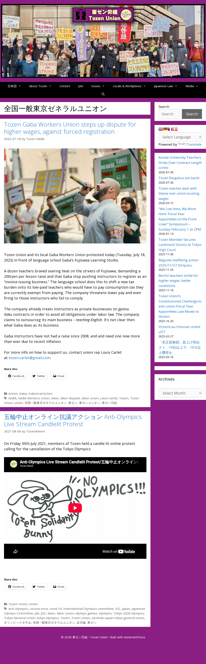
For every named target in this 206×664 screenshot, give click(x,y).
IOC (118, 609)
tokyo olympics (48, 618)
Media (189, 86)
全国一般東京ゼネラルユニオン (46, 403)
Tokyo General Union (19, 618)
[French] (170, 129)
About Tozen (38, 86)
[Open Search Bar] (103, 94)
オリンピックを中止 (17, 622)
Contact (65, 86)
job (37, 613)
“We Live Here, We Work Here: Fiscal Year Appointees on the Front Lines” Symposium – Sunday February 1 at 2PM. (180, 219)
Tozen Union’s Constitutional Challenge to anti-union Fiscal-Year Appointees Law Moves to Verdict (180, 306)
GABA (12, 398)
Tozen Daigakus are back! (179, 178)
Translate (193, 144)
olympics (105, 613)
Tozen (123, 398)
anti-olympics (18, 609)
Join (80, 86)
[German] (165, 129)
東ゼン (72, 403)
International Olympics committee (88, 609)
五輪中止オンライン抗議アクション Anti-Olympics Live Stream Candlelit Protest (73, 420)
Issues (95, 86)
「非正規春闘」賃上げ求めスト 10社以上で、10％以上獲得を (180, 347)
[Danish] (175, 129)
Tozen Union (17, 604)
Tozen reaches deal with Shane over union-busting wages (179, 193)
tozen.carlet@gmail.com (29, 357)
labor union (90, 398)
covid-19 (55, 609)
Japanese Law (163, 86)
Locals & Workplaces (127, 86)
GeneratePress (134, 637)
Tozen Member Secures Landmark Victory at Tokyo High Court (180, 244)
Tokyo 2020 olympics (128, 613)
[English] (161, 129)
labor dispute (70, 398)
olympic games (86, 613)
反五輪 (81, 622)
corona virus (39, 609)
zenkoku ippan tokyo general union (118, 618)
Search (164, 106)
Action (13, 393)
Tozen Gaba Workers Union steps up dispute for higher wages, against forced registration (70, 128)
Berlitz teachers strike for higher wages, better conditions (178, 280)
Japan (126, 609)
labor (55, 398)
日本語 (12, 86)
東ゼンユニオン (89, 403)
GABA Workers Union (34, 398)
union (18, 403)
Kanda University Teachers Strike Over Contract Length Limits (180, 162)
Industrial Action (40, 393)
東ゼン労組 (109, 403)
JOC (43, 613)
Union (33, 604)
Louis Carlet (108, 398)
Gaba (23, 393)
